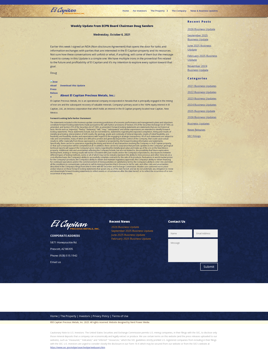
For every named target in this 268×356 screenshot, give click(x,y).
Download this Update (72, 85)
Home (126, 11)
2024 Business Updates (202, 104)
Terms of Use (120, 316)
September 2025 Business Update (132, 231)
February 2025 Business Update (131, 238)
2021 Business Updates (202, 86)
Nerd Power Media (139, 322)
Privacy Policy (101, 316)
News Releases (196, 130)
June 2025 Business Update (128, 235)
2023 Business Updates (202, 98)
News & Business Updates (204, 11)
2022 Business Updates (202, 92)
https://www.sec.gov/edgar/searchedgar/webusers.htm (77, 347)
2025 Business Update (201, 111)
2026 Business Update (201, 29)
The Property (158, 11)
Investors (84, 316)
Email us (55, 262)
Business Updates (199, 123)
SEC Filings (194, 136)
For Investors (140, 11)
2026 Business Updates (202, 117)
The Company (179, 11)
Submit (209, 267)
